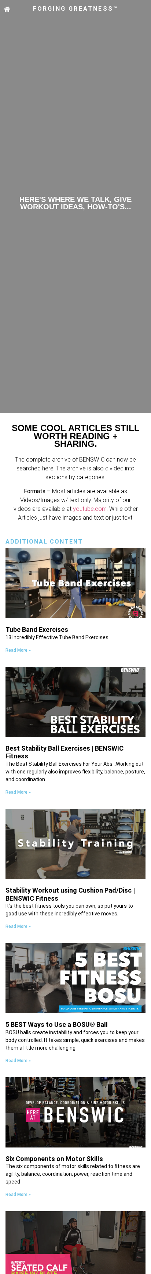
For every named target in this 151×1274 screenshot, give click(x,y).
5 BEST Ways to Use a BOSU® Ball (56, 1024)
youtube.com (90, 508)
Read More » (18, 650)
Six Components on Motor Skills (54, 1159)
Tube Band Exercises (36, 629)
